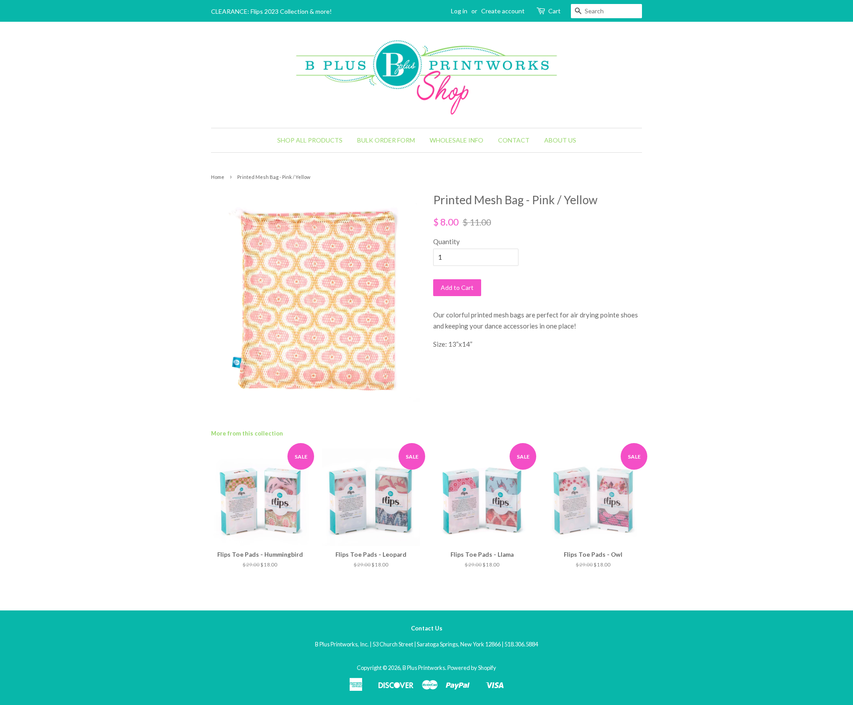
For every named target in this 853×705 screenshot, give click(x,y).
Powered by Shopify (471, 667)
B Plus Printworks (424, 667)
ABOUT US (560, 140)
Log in (459, 11)
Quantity (446, 242)
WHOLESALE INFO (456, 140)
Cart (554, 11)
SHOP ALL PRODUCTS (310, 140)
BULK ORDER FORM (386, 140)
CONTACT (514, 140)
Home (217, 177)
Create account (503, 11)
